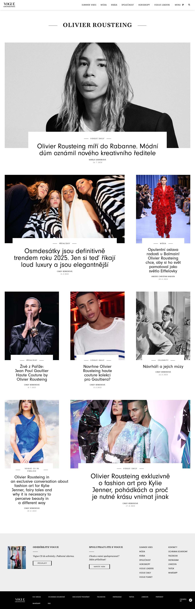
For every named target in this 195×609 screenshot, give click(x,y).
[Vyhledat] (189, 5)
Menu (178, 5)
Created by (183, 600)
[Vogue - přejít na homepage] (9, 4)
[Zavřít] (192, 606)
